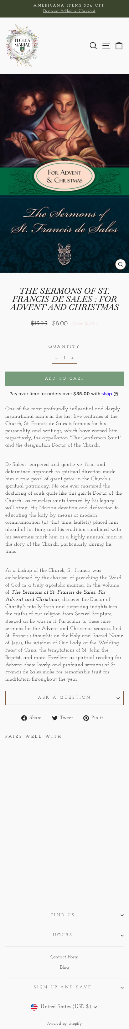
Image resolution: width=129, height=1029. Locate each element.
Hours (63, 935)
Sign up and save (63, 987)
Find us (63, 915)
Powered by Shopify (64, 1024)
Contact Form (64, 957)
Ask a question (64, 698)
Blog (64, 967)
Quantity (65, 347)
